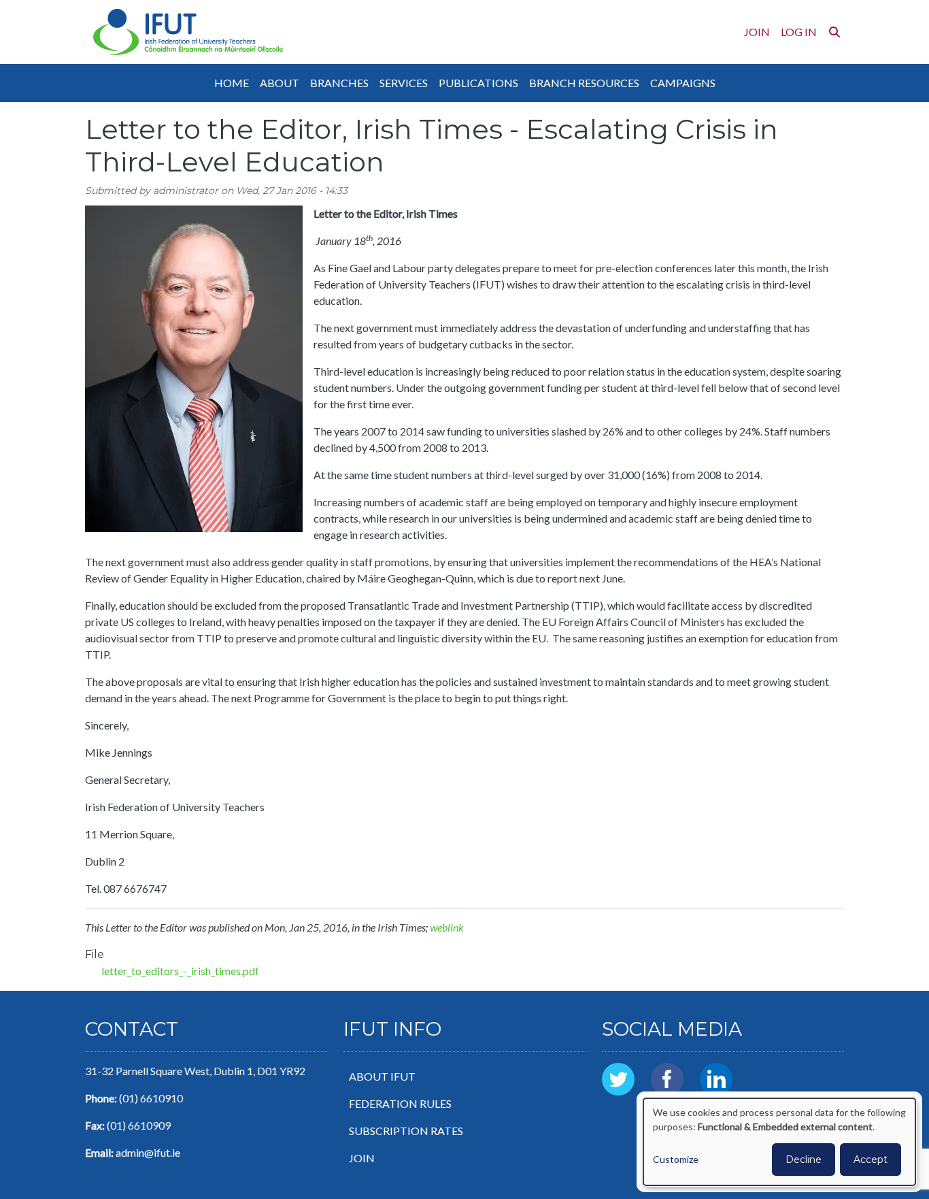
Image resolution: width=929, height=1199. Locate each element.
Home (231, 82)
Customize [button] (675, 1159)
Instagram (765, 1070)
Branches (339, 82)
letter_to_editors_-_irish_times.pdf (180, 970)
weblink (447, 927)
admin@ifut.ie (148, 1152)
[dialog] (779, 1141)
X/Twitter (618, 1070)
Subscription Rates (406, 1130)
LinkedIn (716, 1070)
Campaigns (682, 82)
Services (403, 82)
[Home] (188, 32)
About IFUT (382, 1076)
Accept (871, 1159)
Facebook (667, 1070)
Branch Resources (584, 82)
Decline (804, 1159)
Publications (478, 82)
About (279, 82)
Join (757, 31)
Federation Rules (400, 1103)
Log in (799, 31)
